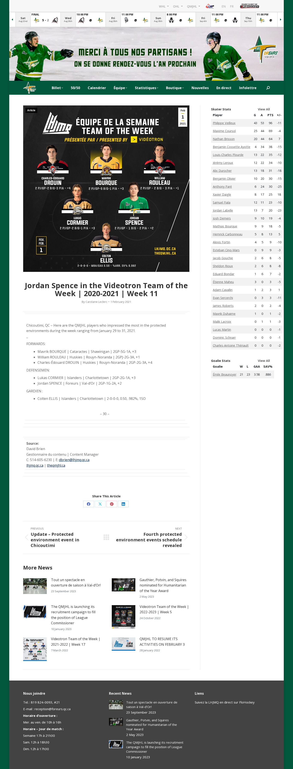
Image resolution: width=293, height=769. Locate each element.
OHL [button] (176, 6)
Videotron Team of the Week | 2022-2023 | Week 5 (164, 609)
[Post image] (35, 586)
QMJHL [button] (192, 6)
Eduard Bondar (223, 274)
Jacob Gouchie (223, 258)
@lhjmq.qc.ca (79, 459)
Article (31, 110)
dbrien (64, 459)
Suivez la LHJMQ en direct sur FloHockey (225, 702)
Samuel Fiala (221, 202)
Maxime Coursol (224, 131)
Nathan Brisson (224, 139)
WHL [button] (162, 6)
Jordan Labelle (223, 210)
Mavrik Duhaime (224, 314)
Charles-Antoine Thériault (231, 345)
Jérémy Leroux (223, 163)
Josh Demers (222, 218)
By (94, 302)
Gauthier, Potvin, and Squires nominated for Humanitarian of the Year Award (163, 585)
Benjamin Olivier (224, 179)
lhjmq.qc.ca (34, 465)
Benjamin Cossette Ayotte (231, 147)
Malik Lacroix (222, 322)
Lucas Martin (222, 329)
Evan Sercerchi (223, 298)
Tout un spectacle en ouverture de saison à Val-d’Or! (76, 582)
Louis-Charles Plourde (228, 155)
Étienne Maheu (223, 282)
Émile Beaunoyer (224, 374)
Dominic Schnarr (224, 337)
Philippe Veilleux (224, 123)
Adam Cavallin (223, 290)
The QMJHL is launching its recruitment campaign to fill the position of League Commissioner (73, 615)
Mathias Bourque (225, 226)
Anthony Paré (222, 186)
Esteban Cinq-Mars (226, 250)
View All (264, 109)
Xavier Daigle (222, 194)
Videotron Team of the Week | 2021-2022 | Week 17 (75, 642)
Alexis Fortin (221, 242)
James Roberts (223, 306)
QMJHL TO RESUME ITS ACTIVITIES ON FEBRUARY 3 (162, 642)
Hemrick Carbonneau (227, 234)
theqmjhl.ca (56, 465)
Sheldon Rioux (223, 266)
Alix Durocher (222, 171)
